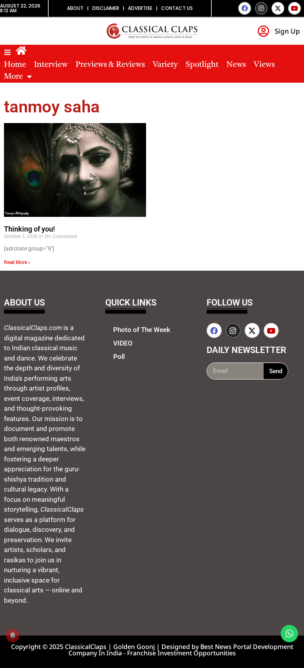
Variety (165, 65)
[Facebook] (244, 8)
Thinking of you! (29, 229)
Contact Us (177, 8)
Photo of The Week (141, 330)
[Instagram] (261, 8)
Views (264, 65)
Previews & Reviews (110, 65)
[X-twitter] (278, 8)
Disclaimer (105, 8)
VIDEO (123, 343)
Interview (51, 65)
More (13, 77)
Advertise (140, 8)
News (236, 65)
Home (15, 65)
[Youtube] (294, 8)
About (75, 8)
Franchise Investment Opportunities (181, 653)
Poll (119, 357)
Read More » (17, 262)
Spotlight (202, 65)
